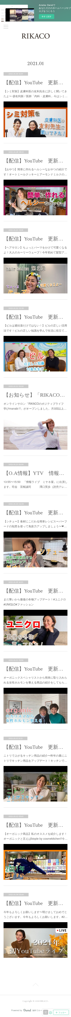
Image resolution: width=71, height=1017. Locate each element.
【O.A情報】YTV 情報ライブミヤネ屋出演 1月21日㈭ (35, 473)
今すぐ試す (46, 16)
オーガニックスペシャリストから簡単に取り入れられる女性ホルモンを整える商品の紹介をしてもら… (35, 679)
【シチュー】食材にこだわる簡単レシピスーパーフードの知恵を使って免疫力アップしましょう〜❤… (35, 523)
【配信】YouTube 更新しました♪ (35, 82)
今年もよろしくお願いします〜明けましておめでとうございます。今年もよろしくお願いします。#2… (35, 914)
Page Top (35, 985)
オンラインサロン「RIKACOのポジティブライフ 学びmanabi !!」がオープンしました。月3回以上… (35, 406)
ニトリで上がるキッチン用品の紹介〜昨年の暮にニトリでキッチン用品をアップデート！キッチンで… (35, 757)
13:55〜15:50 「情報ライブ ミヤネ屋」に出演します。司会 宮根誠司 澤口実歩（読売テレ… (35, 484)
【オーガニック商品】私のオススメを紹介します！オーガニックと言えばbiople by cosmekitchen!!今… (35, 836)
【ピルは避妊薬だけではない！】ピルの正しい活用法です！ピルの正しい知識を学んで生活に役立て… (35, 327)
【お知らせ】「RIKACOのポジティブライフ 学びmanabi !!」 (35, 395)
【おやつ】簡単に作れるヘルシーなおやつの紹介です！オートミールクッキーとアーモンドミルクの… (35, 171)
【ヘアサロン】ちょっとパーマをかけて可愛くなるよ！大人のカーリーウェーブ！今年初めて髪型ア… (35, 249)
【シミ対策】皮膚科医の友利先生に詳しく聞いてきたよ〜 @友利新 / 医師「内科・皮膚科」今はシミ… (35, 93)
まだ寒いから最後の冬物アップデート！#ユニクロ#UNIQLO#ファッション (35, 601)
